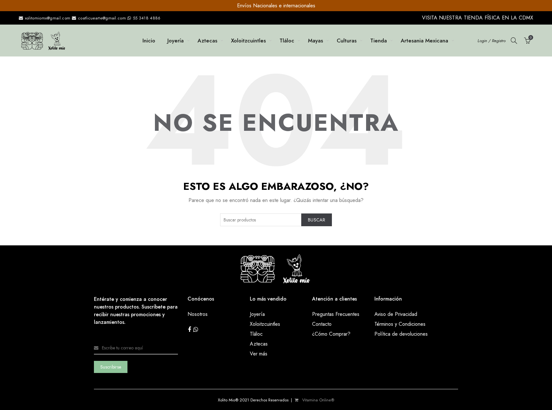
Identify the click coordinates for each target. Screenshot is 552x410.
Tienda (378, 40)
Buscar (316, 220)
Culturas (346, 40)
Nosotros (198, 314)
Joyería (175, 40)
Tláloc (287, 40)
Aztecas (207, 40)
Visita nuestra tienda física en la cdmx (477, 17)
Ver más (258, 353)
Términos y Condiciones (399, 324)
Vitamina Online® (317, 400)
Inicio (148, 40)
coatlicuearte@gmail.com (102, 18)
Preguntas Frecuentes (335, 314)
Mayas (315, 40)
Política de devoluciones (401, 334)
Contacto (322, 324)
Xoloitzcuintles (248, 40)
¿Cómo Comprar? (331, 334)
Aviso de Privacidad (395, 314)
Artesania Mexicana (424, 40)
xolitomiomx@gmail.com (47, 18)
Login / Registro (492, 41)
